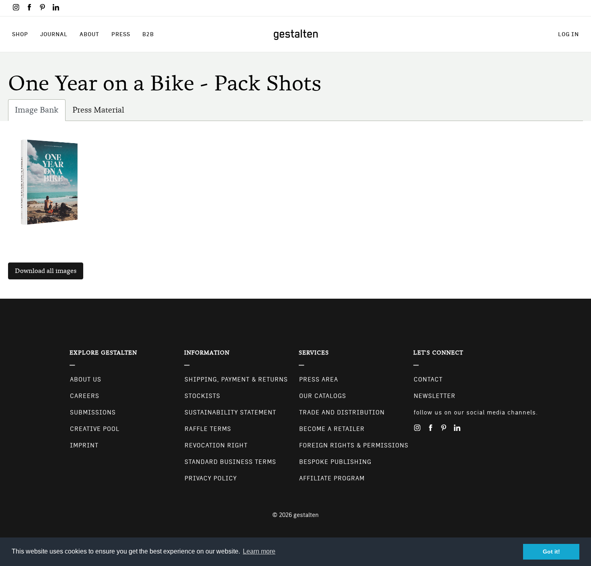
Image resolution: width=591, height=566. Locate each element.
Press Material (98, 110)
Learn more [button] (259, 551)
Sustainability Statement (230, 412)
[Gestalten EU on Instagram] (16, 7)
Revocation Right (216, 445)
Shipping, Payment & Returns (236, 379)
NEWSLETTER (435, 396)
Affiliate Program (332, 478)
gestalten (306, 515)
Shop (20, 34)
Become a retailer (332, 429)
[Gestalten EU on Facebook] (29, 7)
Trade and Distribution (342, 412)
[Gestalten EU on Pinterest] (42, 7)
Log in (568, 34)
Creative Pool (94, 429)
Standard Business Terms (230, 462)
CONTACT (428, 379)
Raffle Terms (208, 429)
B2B (148, 34)
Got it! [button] (551, 551)
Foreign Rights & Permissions (353, 445)
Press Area (318, 379)
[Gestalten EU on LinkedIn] (56, 7)
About (89, 34)
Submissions (93, 412)
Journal (54, 34)
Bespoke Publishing (335, 462)
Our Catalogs (322, 396)
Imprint (84, 445)
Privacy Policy (211, 478)
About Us (85, 379)
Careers (84, 396)
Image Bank (40, 113)
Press (120, 34)
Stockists (202, 396)
